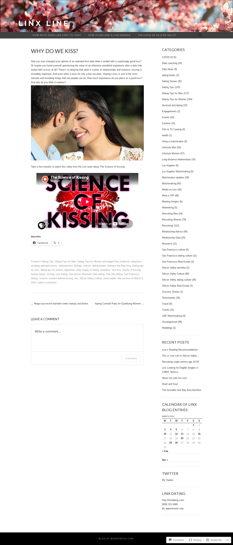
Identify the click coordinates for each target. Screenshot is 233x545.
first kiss (116, 269)
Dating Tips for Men (65, 261)
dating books (168, 75)
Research (167, 243)
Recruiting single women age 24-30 (180, 361)
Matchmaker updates (173, 177)
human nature (38, 274)
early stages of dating (87, 269)
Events (165, 117)
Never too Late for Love (174, 378)
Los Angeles (168, 165)
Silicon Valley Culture (91, 278)
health (165, 135)
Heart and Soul (170, 384)
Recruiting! (167, 225)
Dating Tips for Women (89, 261)
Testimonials (168, 297)
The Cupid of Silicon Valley (157, 35)
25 (170, 442)
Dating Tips (48, 261)
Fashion (166, 123)
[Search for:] (200, 35)
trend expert (109, 278)
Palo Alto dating (114, 274)
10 (165, 434)
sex (76, 278)
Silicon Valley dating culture (176, 279)
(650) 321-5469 (170, 504)
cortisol (87, 265)
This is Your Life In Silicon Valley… (180, 355)
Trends (165, 309)
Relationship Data (171, 237)
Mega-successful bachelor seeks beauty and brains (59, 303)
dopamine (69, 269)
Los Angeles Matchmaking (176, 171)
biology (78, 265)
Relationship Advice (172, 231)
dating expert (99, 265)
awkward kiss (66, 265)
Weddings (167, 327)
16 (199, 434)
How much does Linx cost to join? (57, 35)
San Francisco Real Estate (176, 261)
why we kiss (123, 278)
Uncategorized (169, 321)
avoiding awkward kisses (44, 265)
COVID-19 (167, 57)
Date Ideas (167, 69)
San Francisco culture (173, 249)
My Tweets (167, 480)
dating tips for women (51, 269)
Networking (168, 207)
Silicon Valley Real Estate (175, 285)
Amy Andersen (122, 261)
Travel (165, 303)
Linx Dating (62, 274)
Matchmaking (169, 183)
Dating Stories (169, 81)
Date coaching (169, 63)
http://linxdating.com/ (173, 500)
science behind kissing (61, 278)
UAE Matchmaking (172, 315)
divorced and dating (172, 105)
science (43, 278)
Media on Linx (169, 189)
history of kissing (132, 269)
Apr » (165, 459)
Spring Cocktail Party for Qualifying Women (119, 303)
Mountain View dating (93, 274)
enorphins (105, 269)
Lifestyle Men (169, 147)
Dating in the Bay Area (119, 265)
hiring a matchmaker (172, 141)
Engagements (169, 111)
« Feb (165, 451)
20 (182, 438)
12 (176, 434)
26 (176, 442)
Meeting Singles (170, 201)
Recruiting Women (171, 219)
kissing (50, 274)
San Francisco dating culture (177, 255)
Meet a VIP (168, 195)
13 (182, 434)
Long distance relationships (176, 159)
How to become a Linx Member (109, 35)
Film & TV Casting (171, 129)
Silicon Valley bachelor (174, 267)
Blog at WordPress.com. (116, 539)
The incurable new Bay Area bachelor (181, 390)
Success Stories (170, 291)
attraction (136, 261)
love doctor (74, 274)
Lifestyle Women (171, 153)
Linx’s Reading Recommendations (180, 349)
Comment (131, 358)
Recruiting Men (170, 213)
